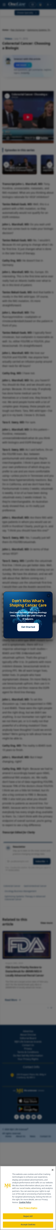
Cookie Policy (25, 1202)
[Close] (52, 1170)
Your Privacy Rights (28, 1208)
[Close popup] (49, 595)
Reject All (27, 1216)
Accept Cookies (28, 1224)
